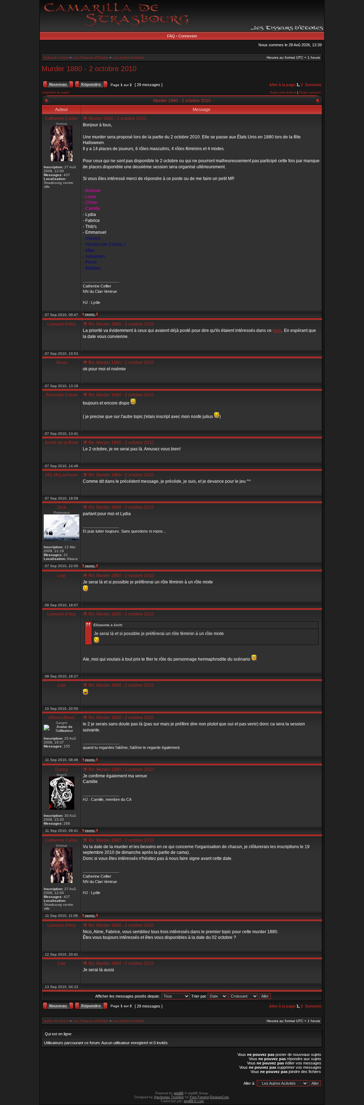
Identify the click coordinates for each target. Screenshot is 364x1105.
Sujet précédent (283, 92)
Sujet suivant (310, 92)
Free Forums (199, 1097)
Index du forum (56, 57)
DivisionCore (219, 1097)
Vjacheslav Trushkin (169, 1097)
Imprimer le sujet (55, 92)
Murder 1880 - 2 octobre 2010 (89, 69)
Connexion (187, 36)
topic (277, 330)
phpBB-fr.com (194, 1101)
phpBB (178, 1093)
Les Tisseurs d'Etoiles (90, 57)
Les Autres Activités (128, 57)
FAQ (171, 36)
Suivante (313, 85)
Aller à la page (282, 85)
